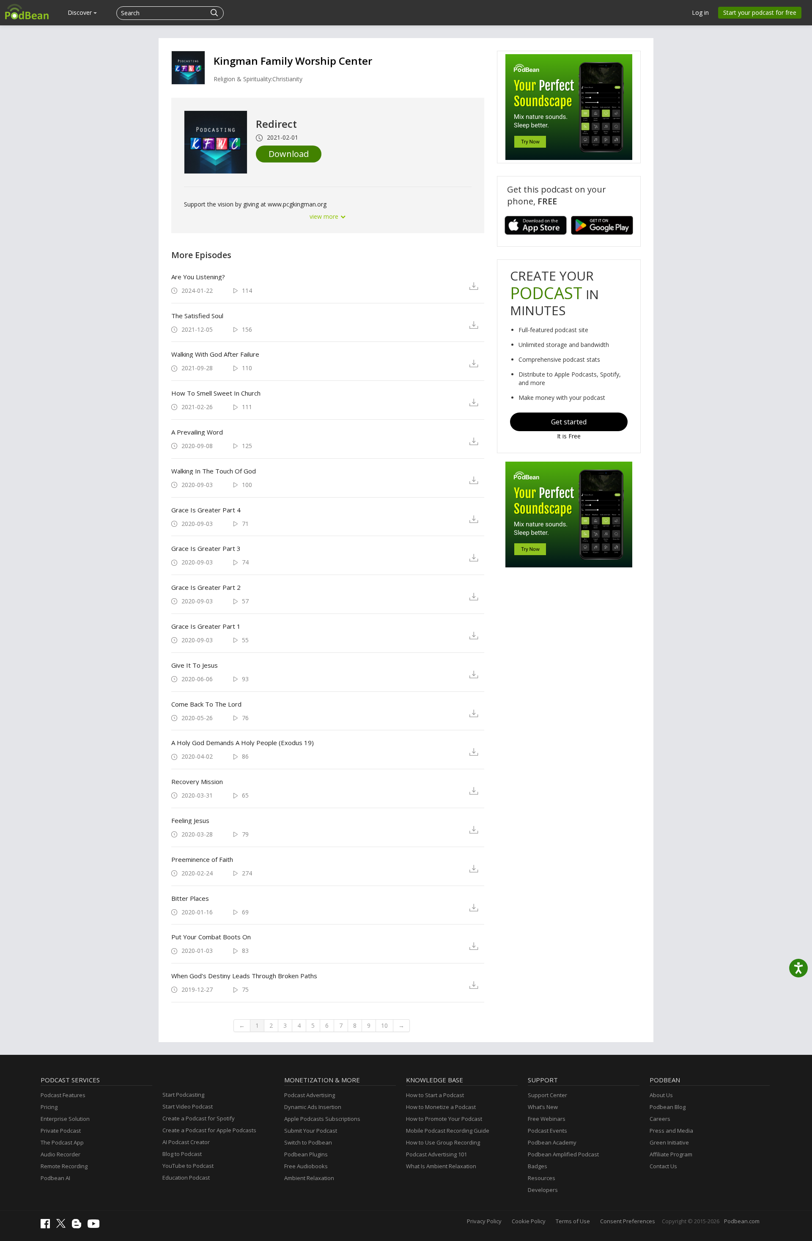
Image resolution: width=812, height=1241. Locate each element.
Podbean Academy (552, 1142)
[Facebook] (47, 1226)
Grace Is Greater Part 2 (206, 587)
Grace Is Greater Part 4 (206, 510)
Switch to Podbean (308, 1142)
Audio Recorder (60, 1154)
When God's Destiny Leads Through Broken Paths (244, 976)
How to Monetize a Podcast (441, 1107)
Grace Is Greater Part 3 (206, 548)
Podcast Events (547, 1130)
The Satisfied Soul (197, 315)
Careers (660, 1119)
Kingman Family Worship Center (293, 61)
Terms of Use (573, 1221)
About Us (661, 1095)
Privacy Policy (484, 1221)
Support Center (547, 1095)
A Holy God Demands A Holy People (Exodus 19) (242, 742)
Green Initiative (669, 1142)
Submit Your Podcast (310, 1130)
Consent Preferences (627, 1221)
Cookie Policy (529, 1221)
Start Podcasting (183, 1094)
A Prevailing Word (197, 432)
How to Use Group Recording (443, 1142)
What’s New (543, 1107)
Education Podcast (186, 1177)
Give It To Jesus (194, 665)
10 (384, 1025)
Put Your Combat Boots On (211, 937)
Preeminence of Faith (202, 859)
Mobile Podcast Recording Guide (447, 1130)
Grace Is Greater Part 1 (206, 626)
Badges (537, 1166)
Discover (80, 12)
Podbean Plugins (306, 1154)
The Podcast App (62, 1142)
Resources (541, 1178)
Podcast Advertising (309, 1095)
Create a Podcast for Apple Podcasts (209, 1130)
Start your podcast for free (759, 12)
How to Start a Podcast (435, 1095)
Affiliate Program (671, 1154)
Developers (543, 1190)
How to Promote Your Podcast (444, 1119)
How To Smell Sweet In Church (216, 393)
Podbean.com (742, 1221)
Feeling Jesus (190, 820)
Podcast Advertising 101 (436, 1154)
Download (289, 154)
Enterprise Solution (65, 1119)
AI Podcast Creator (186, 1142)
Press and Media (671, 1130)
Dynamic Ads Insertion (312, 1107)
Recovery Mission (197, 781)
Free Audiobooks (306, 1166)
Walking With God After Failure (215, 354)
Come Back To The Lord (206, 704)
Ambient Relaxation (309, 1178)
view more (325, 216)
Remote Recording (64, 1166)
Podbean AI (55, 1178)
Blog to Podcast (182, 1154)
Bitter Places (190, 898)
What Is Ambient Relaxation (441, 1166)
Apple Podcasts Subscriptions (322, 1119)
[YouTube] (96, 1225)
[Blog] (78, 1226)
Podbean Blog (668, 1107)
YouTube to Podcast (188, 1165)
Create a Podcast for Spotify (198, 1118)
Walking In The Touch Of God (213, 471)
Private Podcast (61, 1130)
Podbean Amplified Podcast (563, 1154)
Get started (569, 422)
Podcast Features (63, 1095)
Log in (700, 12)
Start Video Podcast (187, 1106)
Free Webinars (546, 1119)
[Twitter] (63, 1225)
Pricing (49, 1107)
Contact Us (663, 1166)
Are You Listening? (198, 277)
